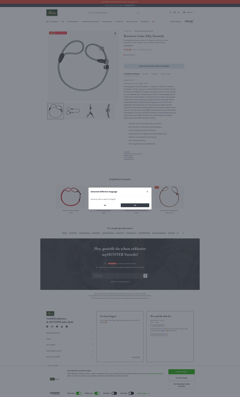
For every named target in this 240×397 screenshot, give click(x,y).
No (105, 205)
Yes (135, 205)
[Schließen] (147, 192)
